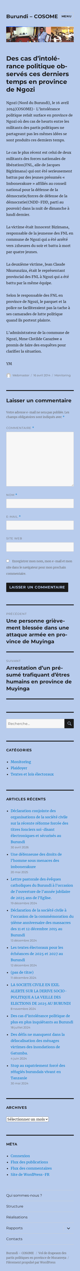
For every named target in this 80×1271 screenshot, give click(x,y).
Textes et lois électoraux (32, 774)
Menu (66, 16)
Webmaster (20, 375)
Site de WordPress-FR (30, 1174)
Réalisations (17, 1217)
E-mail (13, 517)
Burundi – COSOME (32, 16)
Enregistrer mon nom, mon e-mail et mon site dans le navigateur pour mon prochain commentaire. (39, 567)
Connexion (20, 1156)
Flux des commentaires (31, 1168)
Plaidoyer (19, 768)
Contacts (14, 1239)
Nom (11, 495)
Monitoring (62, 375)
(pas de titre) (22, 972)
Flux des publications (29, 1162)
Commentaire (20, 428)
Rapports (14, 1228)
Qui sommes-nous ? (24, 1195)
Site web (14, 538)
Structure (14, 1206)
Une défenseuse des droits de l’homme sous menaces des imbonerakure (36, 860)
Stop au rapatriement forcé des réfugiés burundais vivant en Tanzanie (38, 1071)
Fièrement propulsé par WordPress (31, 1262)
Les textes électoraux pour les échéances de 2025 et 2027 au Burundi (37, 953)
